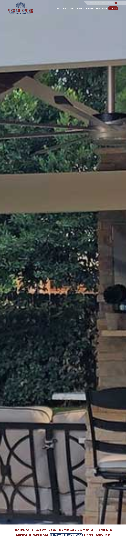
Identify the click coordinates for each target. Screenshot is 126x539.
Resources (80, 8)
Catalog (72, 8)
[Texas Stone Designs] (20, 10)
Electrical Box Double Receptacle (32, 535)
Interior (110, 2)
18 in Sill (52, 530)
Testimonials (90, 8)
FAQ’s (98, 8)
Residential (92, 2)
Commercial (101, 2)
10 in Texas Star (21, 530)
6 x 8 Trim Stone (85, 530)
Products (65, 8)
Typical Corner (103, 535)
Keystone (88, 535)
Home (58, 8)
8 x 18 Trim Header (103, 530)
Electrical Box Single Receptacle (66, 535)
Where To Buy (113, 8)
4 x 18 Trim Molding (67, 530)
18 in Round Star (38, 530)
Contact (104, 8)
